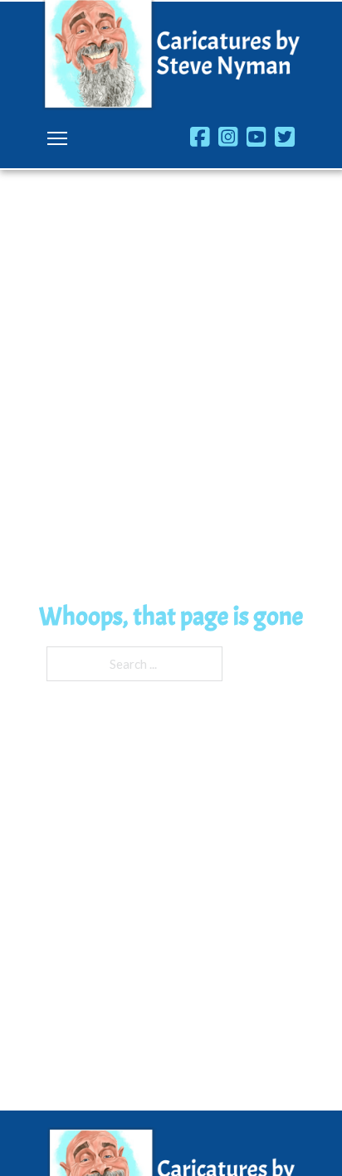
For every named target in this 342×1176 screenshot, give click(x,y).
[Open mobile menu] (57, 138)
